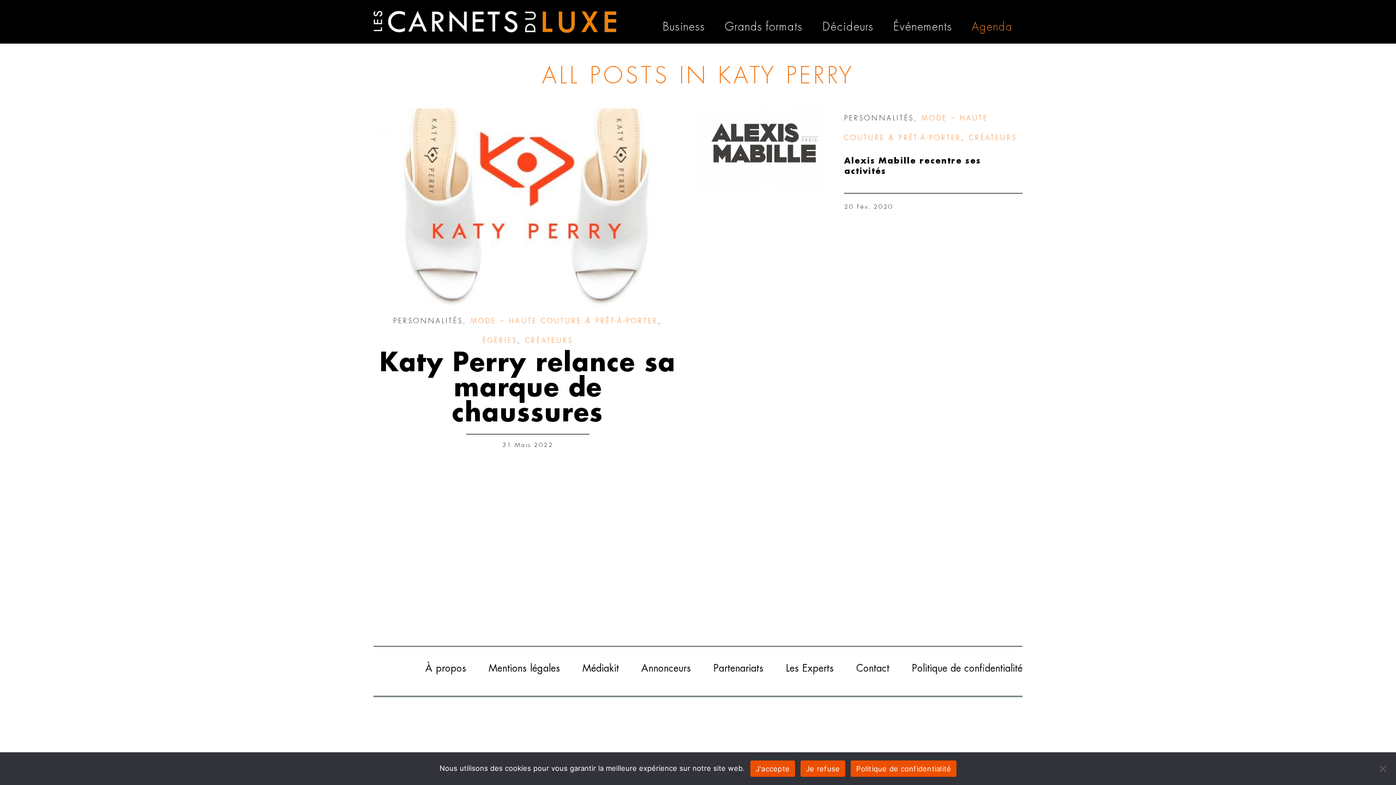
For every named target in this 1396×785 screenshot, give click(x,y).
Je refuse (823, 768)
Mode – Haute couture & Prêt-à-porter (564, 321)
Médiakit (600, 668)
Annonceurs (666, 668)
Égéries (500, 340)
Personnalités (428, 321)
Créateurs (549, 340)
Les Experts (810, 668)
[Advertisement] (698, 553)
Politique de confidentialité (967, 668)
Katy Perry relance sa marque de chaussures (528, 388)
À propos (445, 668)
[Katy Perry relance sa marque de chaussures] (528, 207)
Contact (872, 668)
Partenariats (738, 668)
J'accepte (773, 768)
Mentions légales (524, 668)
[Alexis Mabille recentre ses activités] (763, 149)
